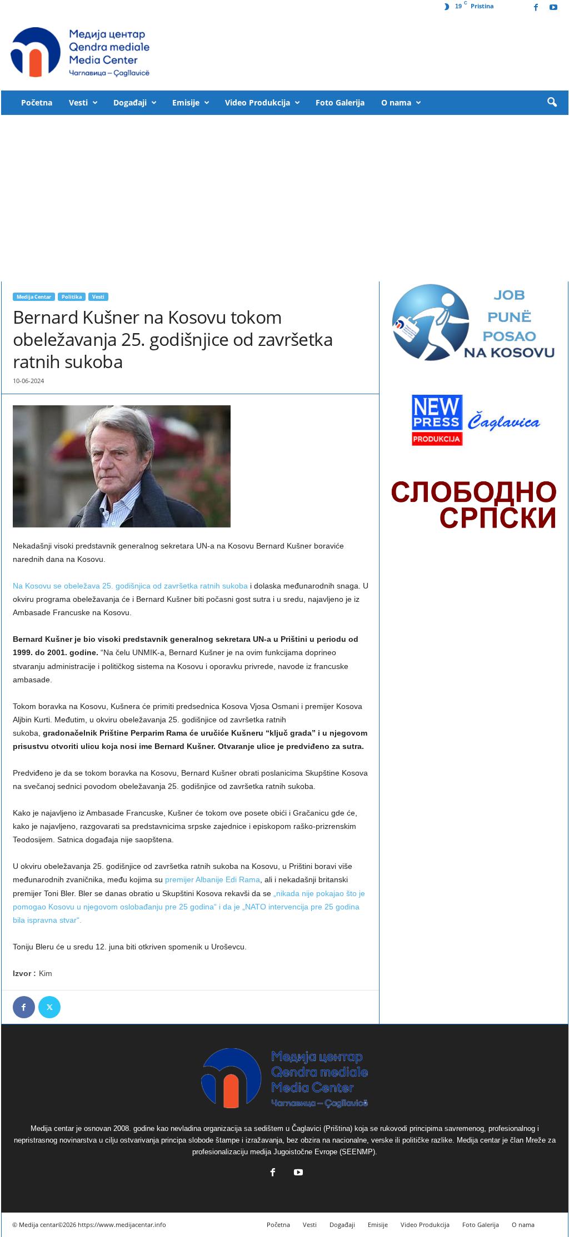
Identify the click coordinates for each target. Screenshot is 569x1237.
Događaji (130, 102)
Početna (36, 102)
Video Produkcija (257, 102)
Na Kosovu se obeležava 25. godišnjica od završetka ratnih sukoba (130, 585)
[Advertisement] (284, 198)
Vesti (78, 102)
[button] (552, 102)
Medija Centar (34, 296)
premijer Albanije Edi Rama (212, 879)
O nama (396, 102)
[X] (49, 1007)
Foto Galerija (340, 102)
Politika (72, 296)
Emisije (185, 102)
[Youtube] (553, 8)
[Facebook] (536, 8)
